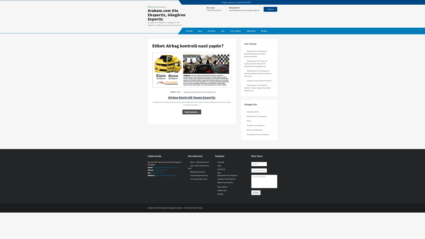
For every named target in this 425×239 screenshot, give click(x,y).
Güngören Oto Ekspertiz (226, 179)
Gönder (256, 193)
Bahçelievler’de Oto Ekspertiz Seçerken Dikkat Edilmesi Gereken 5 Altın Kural (257, 73)
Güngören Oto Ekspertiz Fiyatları (259, 81)
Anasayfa (189, 31)
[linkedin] (273, 2)
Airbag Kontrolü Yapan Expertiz (191, 97)
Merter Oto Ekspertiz (206, 92)
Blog (200, 31)
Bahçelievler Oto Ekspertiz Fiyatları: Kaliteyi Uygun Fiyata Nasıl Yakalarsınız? (257, 88)
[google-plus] (269, 2)
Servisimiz (211, 31)
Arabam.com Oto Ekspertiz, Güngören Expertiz (166, 15)
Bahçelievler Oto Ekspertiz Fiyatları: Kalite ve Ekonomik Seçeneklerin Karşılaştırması (255, 63)
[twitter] (265, 2)
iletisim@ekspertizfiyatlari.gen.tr (165, 167)
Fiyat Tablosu (235, 31)
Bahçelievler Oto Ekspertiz (257, 116)
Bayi (223, 31)
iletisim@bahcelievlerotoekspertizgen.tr (244, 10)
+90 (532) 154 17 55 (158, 173)
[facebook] (261, 2)
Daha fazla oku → (192, 112)
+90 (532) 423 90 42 (161, 170)
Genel (249, 121)
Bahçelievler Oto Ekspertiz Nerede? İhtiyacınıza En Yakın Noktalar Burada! (255, 54)
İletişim (264, 31)
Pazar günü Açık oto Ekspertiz (258, 134)
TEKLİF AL (270, 9)
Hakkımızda (251, 31)
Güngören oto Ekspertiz (256, 125)
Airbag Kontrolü (190, 92)
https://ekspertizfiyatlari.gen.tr (166, 175)
